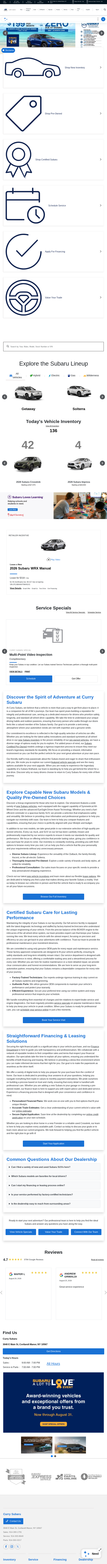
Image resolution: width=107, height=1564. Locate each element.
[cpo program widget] (15, 1477)
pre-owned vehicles (79, 740)
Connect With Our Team (86, 1232)
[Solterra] (70, 1445)
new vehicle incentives (38, 876)
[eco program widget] (91, 1476)
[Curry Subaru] (10, 9)
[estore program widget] (66, 1477)
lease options (89, 876)
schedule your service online (34, 1010)
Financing (60, 1559)
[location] (48, 2)
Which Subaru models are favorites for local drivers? (39, 1176)
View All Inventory (52, 426)
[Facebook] (6, 1546)
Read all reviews (97, 1260)
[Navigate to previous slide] (2, 33)
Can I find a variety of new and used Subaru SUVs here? (40, 1167)
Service (33, 1559)
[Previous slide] (52, 1456)
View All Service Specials (75, 612)
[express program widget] (40, 1476)
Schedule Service (94, 612)
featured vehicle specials (63, 762)
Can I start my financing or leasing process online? (38, 1185)
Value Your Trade (53, 1232)
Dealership (86, 1559)
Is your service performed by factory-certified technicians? (42, 1194)
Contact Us (15, 1521)
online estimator (23, 1111)
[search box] (53, 345)
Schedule (31, 678)
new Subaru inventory (29, 740)
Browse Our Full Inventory (53, 896)
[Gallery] (53, 33)
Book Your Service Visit (53, 1020)
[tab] (15, 376)
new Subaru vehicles (26, 806)
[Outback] (36, 1445)
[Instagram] (12, 1546)
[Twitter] (17, 1546)
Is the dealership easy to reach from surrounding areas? (40, 1204)
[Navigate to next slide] (105, 33)
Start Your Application (53, 1143)
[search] (105, 9)
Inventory (9, 1559)
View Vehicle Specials (21, 1232)
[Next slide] (55, 1456)
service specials (62, 1003)
